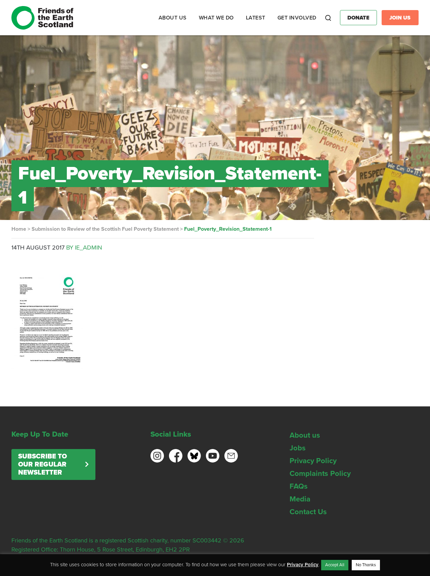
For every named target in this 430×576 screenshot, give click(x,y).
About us (305, 435)
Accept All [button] (334, 565)
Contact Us (308, 511)
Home (18, 229)
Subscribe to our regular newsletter (42, 464)
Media (300, 499)
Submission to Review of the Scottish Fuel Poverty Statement (105, 229)
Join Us (400, 17)
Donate (358, 17)
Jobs (298, 448)
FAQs (299, 486)
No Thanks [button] (366, 565)
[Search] (328, 18)
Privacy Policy (313, 460)
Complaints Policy (320, 473)
